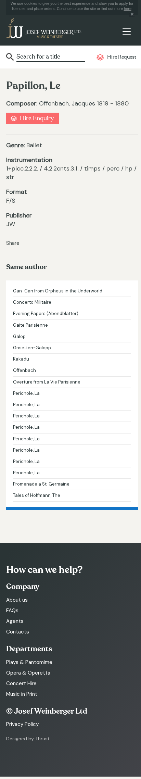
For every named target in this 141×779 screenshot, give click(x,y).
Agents (15, 621)
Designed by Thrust (28, 739)
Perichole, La (26, 393)
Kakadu (21, 359)
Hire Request (121, 57)
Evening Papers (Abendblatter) (45, 313)
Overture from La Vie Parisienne (46, 382)
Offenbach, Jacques (67, 103)
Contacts (17, 631)
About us (17, 599)
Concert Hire (21, 683)
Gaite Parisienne (30, 325)
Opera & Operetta (28, 672)
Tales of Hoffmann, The (36, 495)
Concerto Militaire (32, 302)
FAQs (12, 610)
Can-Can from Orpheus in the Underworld (57, 291)
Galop (19, 336)
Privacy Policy (22, 724)
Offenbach (24, 370)
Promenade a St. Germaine (41, 484)
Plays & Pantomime (29, 662)
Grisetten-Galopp (32, 348)
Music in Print (21, 694)
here (127, 9)
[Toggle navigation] (126, 31)
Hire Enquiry (37, 118)
